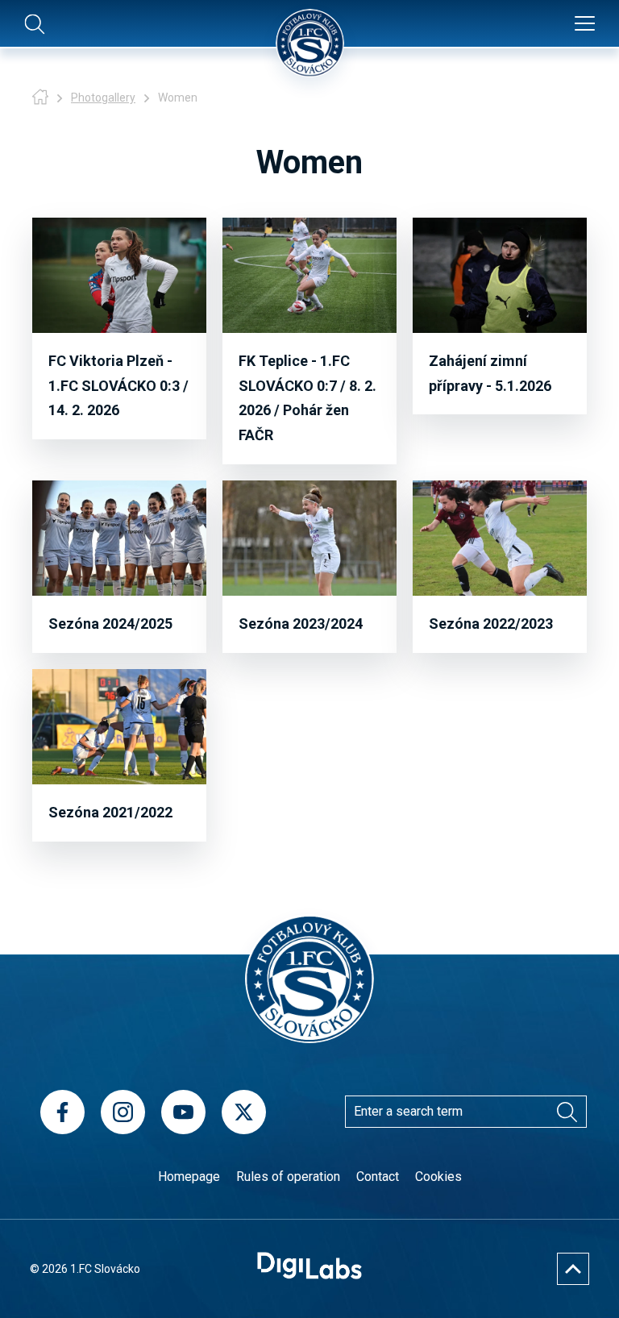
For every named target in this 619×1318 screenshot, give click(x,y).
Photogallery (103, 97)
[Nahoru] (573, 1269)
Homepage (189, 1176)
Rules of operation (288, 1176)
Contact (377, 1176)
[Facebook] (62, 1112)
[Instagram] (123, 1112)
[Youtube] (183, 1112)
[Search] (566, 1112)
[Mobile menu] (585, 24)
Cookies (438, 1176)
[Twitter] (244, 1112)
